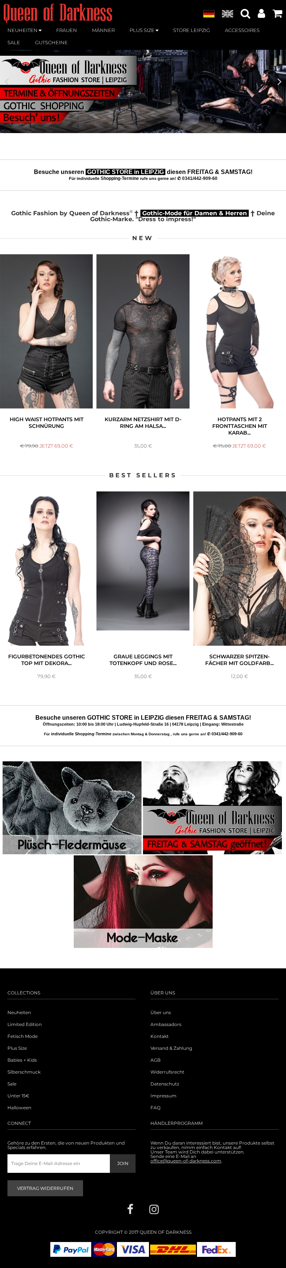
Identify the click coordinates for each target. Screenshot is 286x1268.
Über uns (160, 1012)
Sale (11, 1084)
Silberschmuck (24, 1072)
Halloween (19, 1108)
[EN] (227, 14)
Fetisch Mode (22, 1036)
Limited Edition (24, 1024)
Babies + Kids (22, 1060)
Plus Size (17, 1048)
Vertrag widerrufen (45, 1188)
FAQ (155, 1108)
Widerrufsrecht (167, 1072)
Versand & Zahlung (171, 1048)
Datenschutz (164, 1084)
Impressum (163, 1096)
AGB (155, 1060)
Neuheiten (19, 1012)
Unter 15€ (18, 1096)
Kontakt (159, 1036)
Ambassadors (165, 1024)
